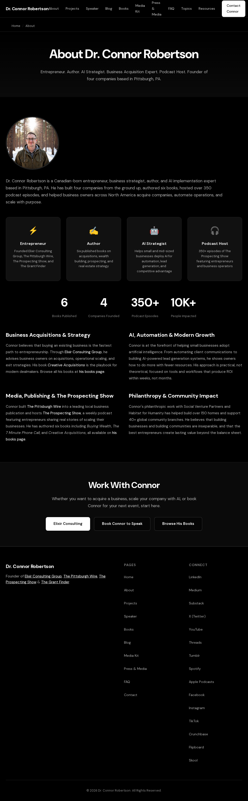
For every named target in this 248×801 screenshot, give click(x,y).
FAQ (171, 8)
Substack (196, 603)
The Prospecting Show (62, 413)
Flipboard (196, 747)
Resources (207, 8)
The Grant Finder (55, 582)
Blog (108, 8)
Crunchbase (198, 734)
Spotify (195, 668)
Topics (186, 8)
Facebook (197, 695)
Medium (195, 590)
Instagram (197, 708)
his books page (91, 371)
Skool (193, 760)
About (54, 8)
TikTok (194, 721)
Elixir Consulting (68, 523)
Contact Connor (233, 8)
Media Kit (140, 8)
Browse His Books (178, 523)
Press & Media (157, 8)
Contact (130, 695)
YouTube (196, 629)
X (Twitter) (197, 616)
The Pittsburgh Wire (44, 406)
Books (124, 8)
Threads (195, 642)
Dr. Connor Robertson (27, 9)
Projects (72, 8)
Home (16, 26)
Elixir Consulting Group (83, 352)
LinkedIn (195, 577)
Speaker (92, 8)
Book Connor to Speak (122, 523)
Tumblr (194, 655)
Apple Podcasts (201, 682)
